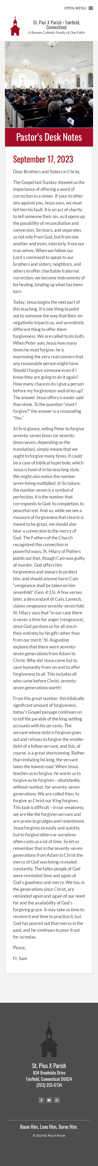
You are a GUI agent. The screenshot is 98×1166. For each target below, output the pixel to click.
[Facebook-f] (41, 1100)
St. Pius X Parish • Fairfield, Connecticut (56, 24)
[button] (75, 8)
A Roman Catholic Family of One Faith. (56, 32)
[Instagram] (57, 1100)
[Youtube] (49, 1100)
